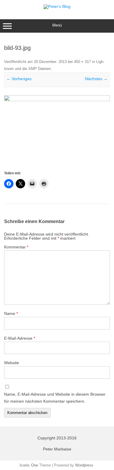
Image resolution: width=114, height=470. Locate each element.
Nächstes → (96, 78)
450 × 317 (82, 61)
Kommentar (16, 247)
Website (11, 362)
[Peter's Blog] (57, 6)
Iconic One (29, 465)
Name (11, 313)
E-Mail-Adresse (19, 338)
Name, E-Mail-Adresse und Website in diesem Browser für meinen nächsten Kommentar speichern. (55, 398)
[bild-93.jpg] (57, 132)
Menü (57, 25)
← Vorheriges (19, 78)
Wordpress (84, 465)
